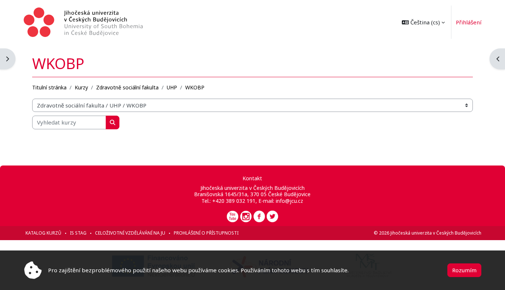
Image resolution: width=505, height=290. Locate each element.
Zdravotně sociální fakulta (127, 87)
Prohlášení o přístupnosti (206, 233)
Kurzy (81, 87)
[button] (423, 22)
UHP (172, 87)
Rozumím (464, 270)
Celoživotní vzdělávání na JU (130, 233)
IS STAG (78, 233)
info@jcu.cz (289, 200)
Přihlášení (468, 22)
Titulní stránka (49, 87)
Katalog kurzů (43, 233)
